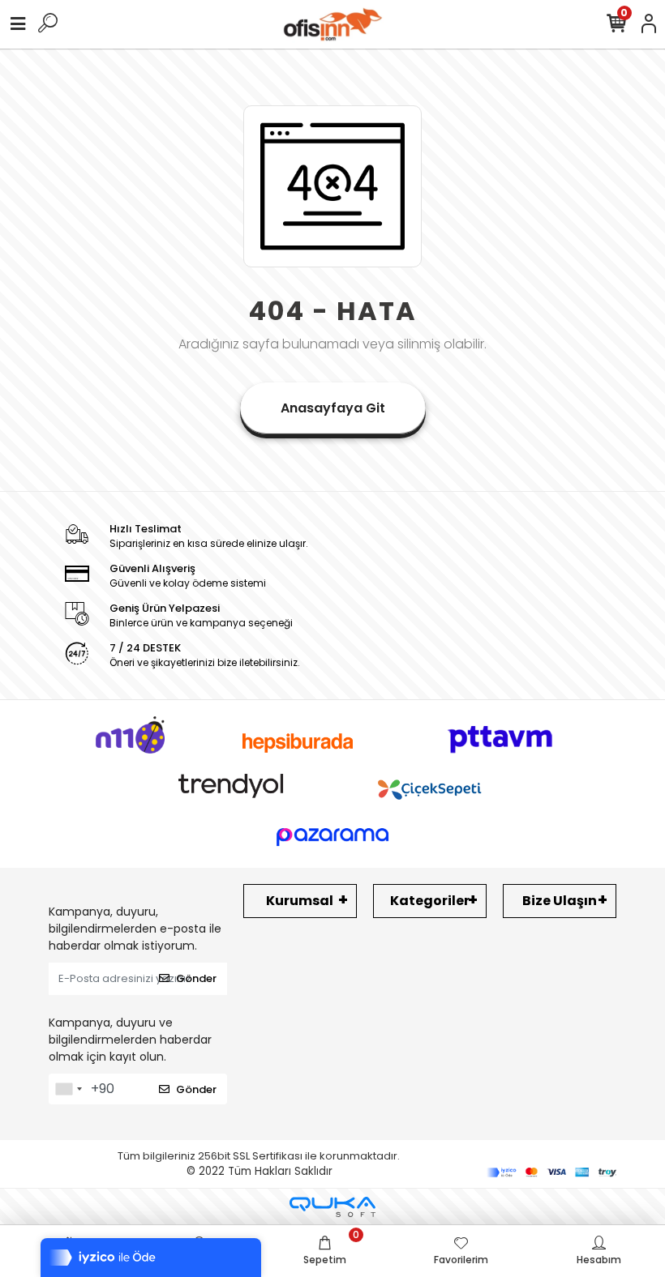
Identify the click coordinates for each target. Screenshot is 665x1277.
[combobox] (68, 1089)
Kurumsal (299, 900)
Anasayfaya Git (333, 408)
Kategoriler (430, 900)
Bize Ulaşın (559, 900)
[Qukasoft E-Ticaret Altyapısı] (332, 1207)
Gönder (196, 978)
